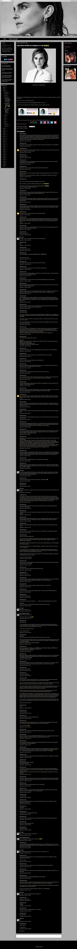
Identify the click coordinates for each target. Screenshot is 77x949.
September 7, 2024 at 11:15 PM (25, 264)
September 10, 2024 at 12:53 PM (25, 632)
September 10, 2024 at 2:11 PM (25, 644)
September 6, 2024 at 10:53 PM (25, 157)
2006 (4, 156)
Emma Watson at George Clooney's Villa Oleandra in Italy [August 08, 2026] (7, 76)
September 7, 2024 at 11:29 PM (25, 275)
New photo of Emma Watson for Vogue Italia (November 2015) (7, 69)
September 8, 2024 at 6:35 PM (25, 373)
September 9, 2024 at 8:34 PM (25, 468)
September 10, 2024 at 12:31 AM (25, 564)
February (6, 124)
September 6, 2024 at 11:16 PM (25, 169)
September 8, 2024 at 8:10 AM (25, 308)
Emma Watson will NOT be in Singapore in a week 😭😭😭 (7, 105)
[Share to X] (32, 126)
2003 (4, 161)
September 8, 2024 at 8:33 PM (25, 399)
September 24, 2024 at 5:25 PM (25, 873)
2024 (4, 90)
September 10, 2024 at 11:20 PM (25, 713)
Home (4, 39)
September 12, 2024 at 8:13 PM (25, 774)
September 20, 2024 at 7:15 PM (25, 814)
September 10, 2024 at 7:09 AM (25, 597)
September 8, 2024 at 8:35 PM (25, 406)
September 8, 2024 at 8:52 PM (25, 413)
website (33, 102)
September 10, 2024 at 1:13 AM (25, 581)
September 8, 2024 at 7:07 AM (25, 302)
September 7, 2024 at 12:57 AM (25, 176)
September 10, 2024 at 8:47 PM (25, 702)
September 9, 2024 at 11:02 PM (25, 521)
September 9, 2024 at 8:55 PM (25, 475)
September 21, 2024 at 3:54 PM (25, 819)
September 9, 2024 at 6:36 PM (25, 455)
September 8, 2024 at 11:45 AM (25, 345)
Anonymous (22, 211)
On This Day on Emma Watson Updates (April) (6, 66)
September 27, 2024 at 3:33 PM (25, 900)
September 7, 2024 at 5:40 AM (25, 209)
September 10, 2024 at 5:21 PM (25, 670)
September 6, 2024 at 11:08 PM (25, 164)
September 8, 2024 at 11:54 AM (25, 351)
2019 (4, 134)
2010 (4, 149)
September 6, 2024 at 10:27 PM (25, 146)
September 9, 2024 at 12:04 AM (25, 426)
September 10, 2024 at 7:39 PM (25, 675)
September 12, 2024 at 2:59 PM (25, 764)
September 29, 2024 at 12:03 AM (25, 916)
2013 (4, 144)
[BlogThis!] (30, 126)
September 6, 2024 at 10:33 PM (25, 152)
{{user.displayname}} (23, 613)
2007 (4, 154)
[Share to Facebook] (33, 126)
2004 (4, 159)
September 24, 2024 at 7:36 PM (25, 895)
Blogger (41, 946)
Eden (21, 237)
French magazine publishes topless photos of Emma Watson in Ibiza (7, 80)
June (5, 118)
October (6, 95)
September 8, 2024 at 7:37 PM (25, 379)
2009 (4, 151)
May (5, 119)
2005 (4, 157)
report (27, 97)
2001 (4, 164)
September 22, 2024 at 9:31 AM (25, 824)
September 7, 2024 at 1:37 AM (25, 194)
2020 (4, 133)
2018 (4, 136)
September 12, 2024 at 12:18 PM (25, 757)
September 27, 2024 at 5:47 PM (25, 905)
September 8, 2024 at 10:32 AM (25, 334)
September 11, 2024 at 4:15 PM (25, 732)
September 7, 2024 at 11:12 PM (25, 250)
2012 (4, 146)
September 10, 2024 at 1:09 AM (25, 575)
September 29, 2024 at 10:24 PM (25, 928)
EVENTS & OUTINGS (23, 128)
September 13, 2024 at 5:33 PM (25, 792)
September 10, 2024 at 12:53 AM (25, 570)
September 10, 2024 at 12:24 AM (25, 558)
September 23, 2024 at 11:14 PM (25, 835)
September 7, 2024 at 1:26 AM (25, 188)
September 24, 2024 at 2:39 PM (25, 847)
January (6, 126)
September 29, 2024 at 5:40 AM (25, 921)
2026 (4, 87)
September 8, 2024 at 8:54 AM (25, 324)
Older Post (58, 936)
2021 (4, 131)
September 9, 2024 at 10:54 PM (25, 514)
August (5, 114)
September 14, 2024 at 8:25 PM (25, 797)
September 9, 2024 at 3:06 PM (25, 434)
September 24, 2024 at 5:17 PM (25, 866)
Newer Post (19, 936)
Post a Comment (21, 931)
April (5, 121)
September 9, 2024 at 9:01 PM (25, 486)
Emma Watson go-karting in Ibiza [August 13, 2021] (7, 73)
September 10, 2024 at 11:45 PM (25, 718)
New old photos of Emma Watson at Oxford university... (7, 110)
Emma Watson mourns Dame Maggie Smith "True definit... (7, 100)
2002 (4, 162)
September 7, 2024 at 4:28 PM (25, 229)
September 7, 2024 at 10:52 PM (25, 234)
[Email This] (29, 126)
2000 (4, 166)
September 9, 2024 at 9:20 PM (25, 502)
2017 (4, 138)
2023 (4, 128)
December (6, 92)
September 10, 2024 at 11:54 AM (25, 605)
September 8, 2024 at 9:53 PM (25, 419)
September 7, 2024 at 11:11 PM (25, 245)
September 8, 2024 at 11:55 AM (25, 356)
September (6, 96)
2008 (4, 152)
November (6, 93)
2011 (4, 148)
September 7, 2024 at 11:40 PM (25, 287)
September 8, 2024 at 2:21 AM (25, 293)
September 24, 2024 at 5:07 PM (25, 861)
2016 (4, 139)
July (5, 116)
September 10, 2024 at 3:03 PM (25, 651)
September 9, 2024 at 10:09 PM (25, 508)
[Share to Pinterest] (34, 126)
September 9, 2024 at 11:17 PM (25, 527)
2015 (4, 141)
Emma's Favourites (13, 39)
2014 (4, 143)
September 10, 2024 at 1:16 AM (25, 586)
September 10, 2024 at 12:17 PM (25, 618)
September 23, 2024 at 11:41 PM (25, 840)
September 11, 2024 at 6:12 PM (25, 744)
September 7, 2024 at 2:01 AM (25, 202)
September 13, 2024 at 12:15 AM (25, 780)
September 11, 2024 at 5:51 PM (25, 738)
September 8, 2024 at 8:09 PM (25, 392)
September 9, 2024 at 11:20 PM (25, 532)
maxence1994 (22, 148)
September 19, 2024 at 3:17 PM (25, 803)
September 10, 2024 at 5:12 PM (25, 665)
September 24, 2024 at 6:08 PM (25, 878)
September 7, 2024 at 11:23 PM (25, 269)
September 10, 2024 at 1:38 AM (25, 592)
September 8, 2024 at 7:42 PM (25, 385)
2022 (4, 130)
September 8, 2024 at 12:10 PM (25, 361)
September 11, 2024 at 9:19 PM (25, 752)
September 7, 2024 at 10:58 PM (25, 240)
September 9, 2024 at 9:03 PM (25, 492)
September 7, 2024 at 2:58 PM (25, 223)
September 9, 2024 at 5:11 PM (25, 448)
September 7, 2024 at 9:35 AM (25, 214)
